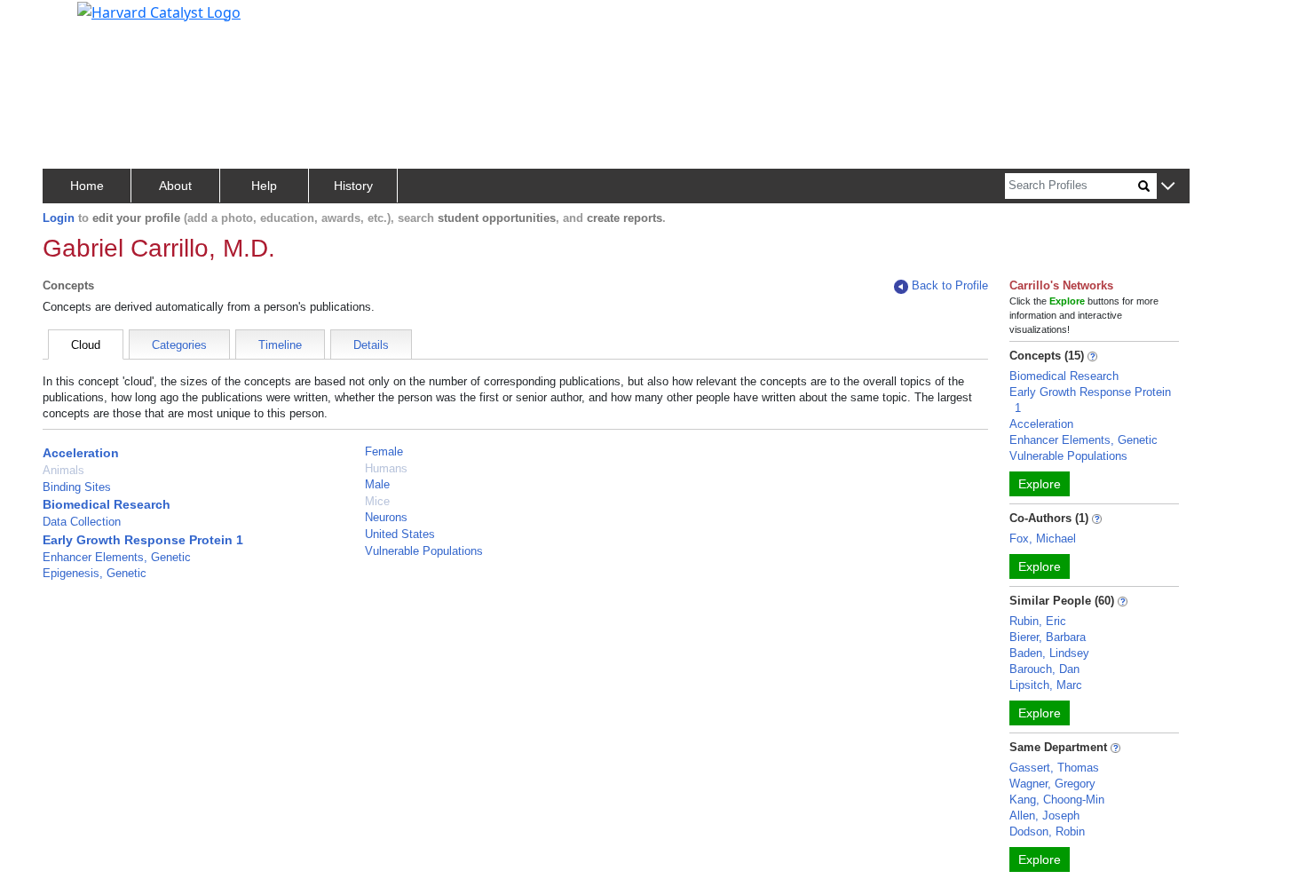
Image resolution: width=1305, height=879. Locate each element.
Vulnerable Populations (424, 551)
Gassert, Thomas (1054, 767)
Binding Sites (77, 487)
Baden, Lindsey (1049, 653)
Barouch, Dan (1044, 669)
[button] (1168, 187)
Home (87, 185)
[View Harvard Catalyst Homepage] (159, 10)
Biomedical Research (106, 504)
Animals (63, 470)
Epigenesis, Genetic (94, 573)
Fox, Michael (1042, 538)
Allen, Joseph (1044, 815)
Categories (179, 345)
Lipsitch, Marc (1045, 685)
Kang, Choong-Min (1056, 799)
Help (264, 185)
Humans (386, 468)
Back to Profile (950, 285)
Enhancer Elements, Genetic (117, 557)
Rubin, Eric (1037, 621)
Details (371, 345)
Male (377, 484)
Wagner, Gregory (1052, 783)
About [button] (175, 185)
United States (400, 534)
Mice (377, 501)
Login (59, 218)
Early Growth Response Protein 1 (143, 540)
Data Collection (82, 521)
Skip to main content (74, 21)
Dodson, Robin (1047, 831)
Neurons (386, 517)
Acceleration (81, 453)
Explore (1039, 484)
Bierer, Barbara (1047, 637)
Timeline (280, 345)
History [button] (353, 185)
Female (384, 451)
